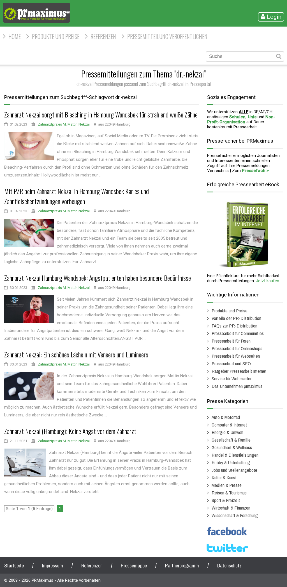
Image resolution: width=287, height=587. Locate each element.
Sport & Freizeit (226, 500)
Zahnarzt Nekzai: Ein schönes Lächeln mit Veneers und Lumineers (76, 354)
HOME (14, 36)
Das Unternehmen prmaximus (237, 386)
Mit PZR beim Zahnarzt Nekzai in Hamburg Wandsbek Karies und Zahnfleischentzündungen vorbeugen (76, 196)
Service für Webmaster (231, 378)
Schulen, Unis (242, 116)
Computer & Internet (229, 424)
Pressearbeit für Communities (238, 333)
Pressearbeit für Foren (231, 341)
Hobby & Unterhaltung (231, 462)
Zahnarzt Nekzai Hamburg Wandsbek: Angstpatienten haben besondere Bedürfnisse (97, 278)
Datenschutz (229, 565)
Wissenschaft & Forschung (235, 515)
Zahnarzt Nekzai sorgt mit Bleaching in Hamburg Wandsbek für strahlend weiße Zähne (101, 114)
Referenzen (103, 36)
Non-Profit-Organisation (241, 119)
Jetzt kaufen (267, 280)
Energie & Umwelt (228, 432)
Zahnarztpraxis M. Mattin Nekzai (64, 124)
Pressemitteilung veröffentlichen (167, 36)
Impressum (52, 565)
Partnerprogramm (182, 565)
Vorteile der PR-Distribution (236, 318)
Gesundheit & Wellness (232, 447)
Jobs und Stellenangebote (234, 470)
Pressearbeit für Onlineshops (237, 348)
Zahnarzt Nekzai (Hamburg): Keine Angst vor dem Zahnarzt (70, 431)
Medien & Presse (227, 485)
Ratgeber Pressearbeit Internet (239, 371)
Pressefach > (255, 170)
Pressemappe (134, 565)
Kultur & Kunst (224, 477)
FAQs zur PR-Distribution (234, 325)
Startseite (14, 565)
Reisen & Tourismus (229, 492)
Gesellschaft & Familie (231, 440)
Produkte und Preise (55, 36)
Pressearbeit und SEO (231, 363)
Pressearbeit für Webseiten (236, 356)
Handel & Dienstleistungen (235, 455)
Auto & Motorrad (226, 417)
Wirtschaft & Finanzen (231, 508)
